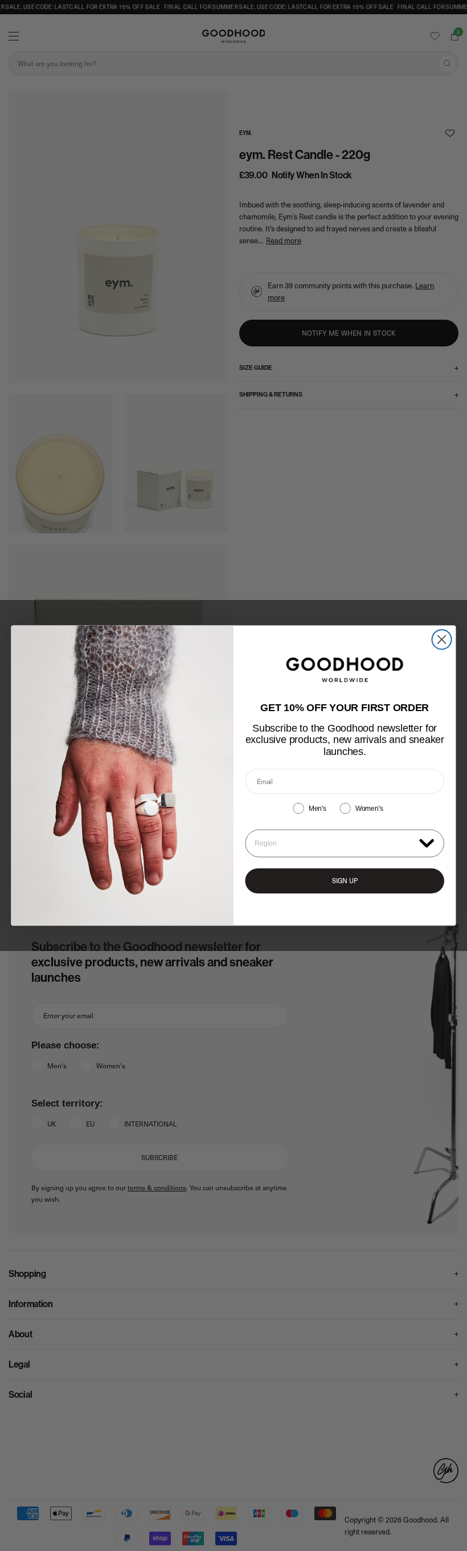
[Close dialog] (442, 639)
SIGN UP (345, 880)
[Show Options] (426, 842)
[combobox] (334, 843)
